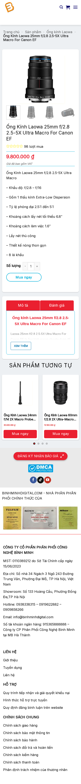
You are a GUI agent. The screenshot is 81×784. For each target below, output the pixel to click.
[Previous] (19, 79)
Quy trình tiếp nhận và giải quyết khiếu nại (36, 693)
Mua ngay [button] (20, 434)
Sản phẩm (33, 32)
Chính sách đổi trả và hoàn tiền (28, 747)
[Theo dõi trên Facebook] (33, 480)
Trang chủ (11, 32)
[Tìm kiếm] (61, 7)
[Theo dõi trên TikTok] (40, 480)
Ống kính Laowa (59, 32)
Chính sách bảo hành (20, 740)
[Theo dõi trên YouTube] (47, 480)
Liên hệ (9, 675)
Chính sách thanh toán (21, 762)
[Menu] (75, 7)
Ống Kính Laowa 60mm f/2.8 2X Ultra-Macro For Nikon (60, 417)
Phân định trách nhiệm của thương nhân (35, 770)
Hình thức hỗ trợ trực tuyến (25, 700)
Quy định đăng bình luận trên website (33, 707)
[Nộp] (73, 20)
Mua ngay (24, 277)
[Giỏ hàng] (68, 7)
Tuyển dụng (12, 667)
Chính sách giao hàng (20, 725)
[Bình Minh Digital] (29, 7)
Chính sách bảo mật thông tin (26, 733)
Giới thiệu (10, 660)
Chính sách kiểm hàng (20, 755)
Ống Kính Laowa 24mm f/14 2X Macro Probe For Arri (20, 417)
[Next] (61, 79)
